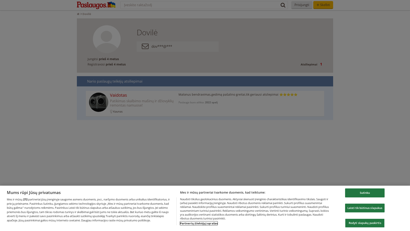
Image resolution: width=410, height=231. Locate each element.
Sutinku (365, 193)
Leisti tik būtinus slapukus (364, 208)
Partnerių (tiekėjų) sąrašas (199, 223)
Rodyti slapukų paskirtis (365, 223)
